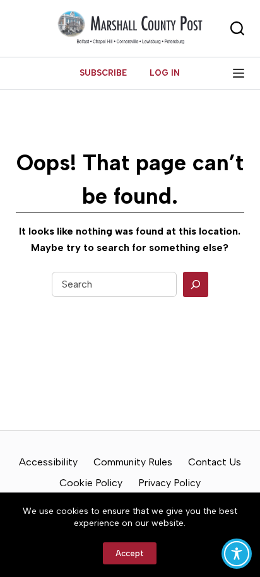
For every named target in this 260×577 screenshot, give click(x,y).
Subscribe (103, 73)
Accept (129, 553)
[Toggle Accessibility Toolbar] (237, 554)
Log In (165, 73)
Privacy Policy (169, 483)
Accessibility (48, 462)
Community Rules (132, 462)
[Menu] (238, 73)
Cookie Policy (90, 483)
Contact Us (214, 462)
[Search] (195, 284)
